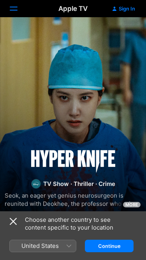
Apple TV (73, 8)
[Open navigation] (18, 8)
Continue (109, 246)
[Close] (13, 221)
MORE (131, 204)
